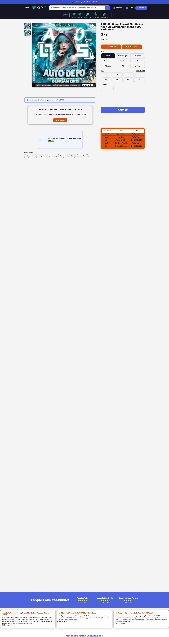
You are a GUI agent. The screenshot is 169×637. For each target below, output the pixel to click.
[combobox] (77, 8)
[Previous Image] (35, 57)
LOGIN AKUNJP (111, 47)
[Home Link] (39, 7)
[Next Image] (92, 57)
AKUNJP (123, 109)
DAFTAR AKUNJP (132, 47)
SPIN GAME (60, 120)
